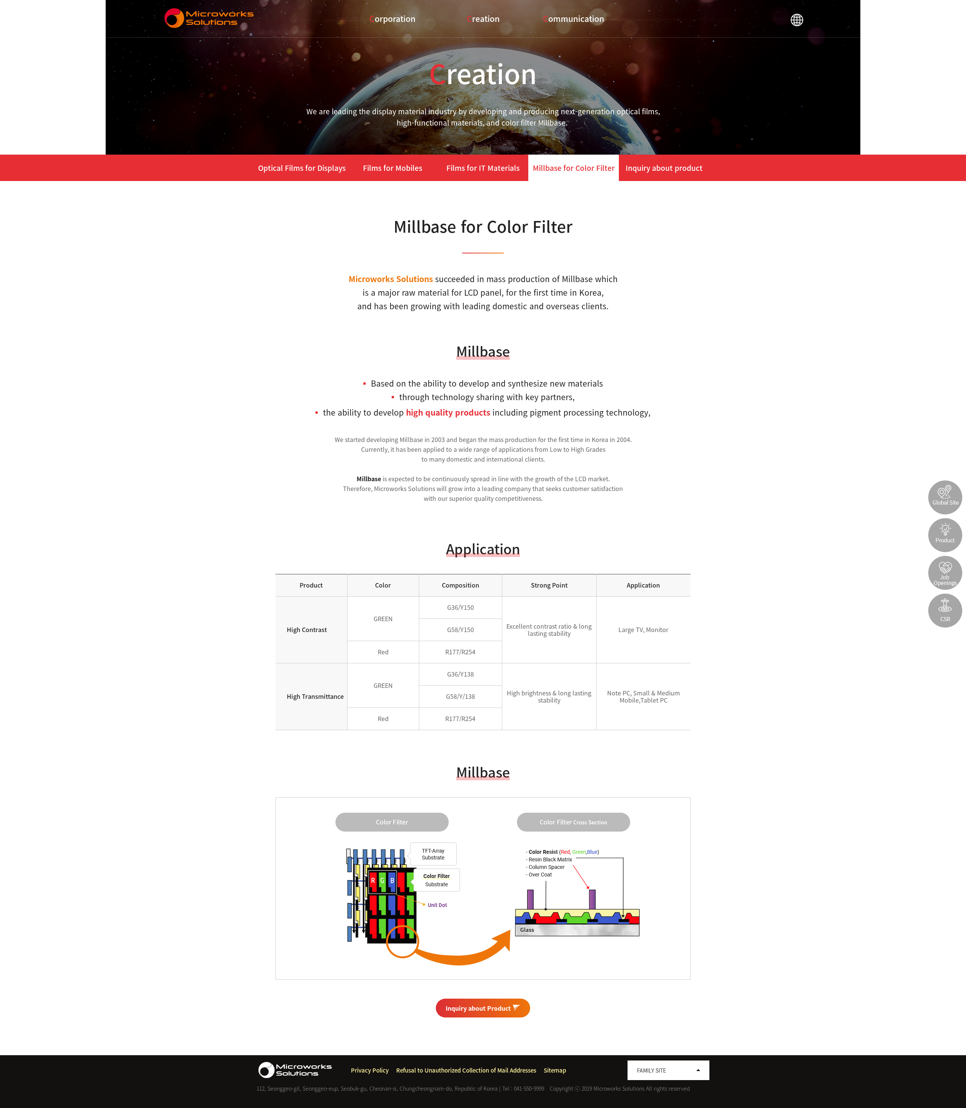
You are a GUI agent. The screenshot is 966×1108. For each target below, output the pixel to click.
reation (483, 19)
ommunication (573, 19)
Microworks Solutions (210, 18)
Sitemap (555, 1070)
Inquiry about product (664, 168)
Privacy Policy (370, 1070)
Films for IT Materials (483, 168)
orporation (392, 19)
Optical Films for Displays (302, 168)
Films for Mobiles (392, 168)
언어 (797, 20)
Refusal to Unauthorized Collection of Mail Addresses (466, 1070)
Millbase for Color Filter (574, 168)
